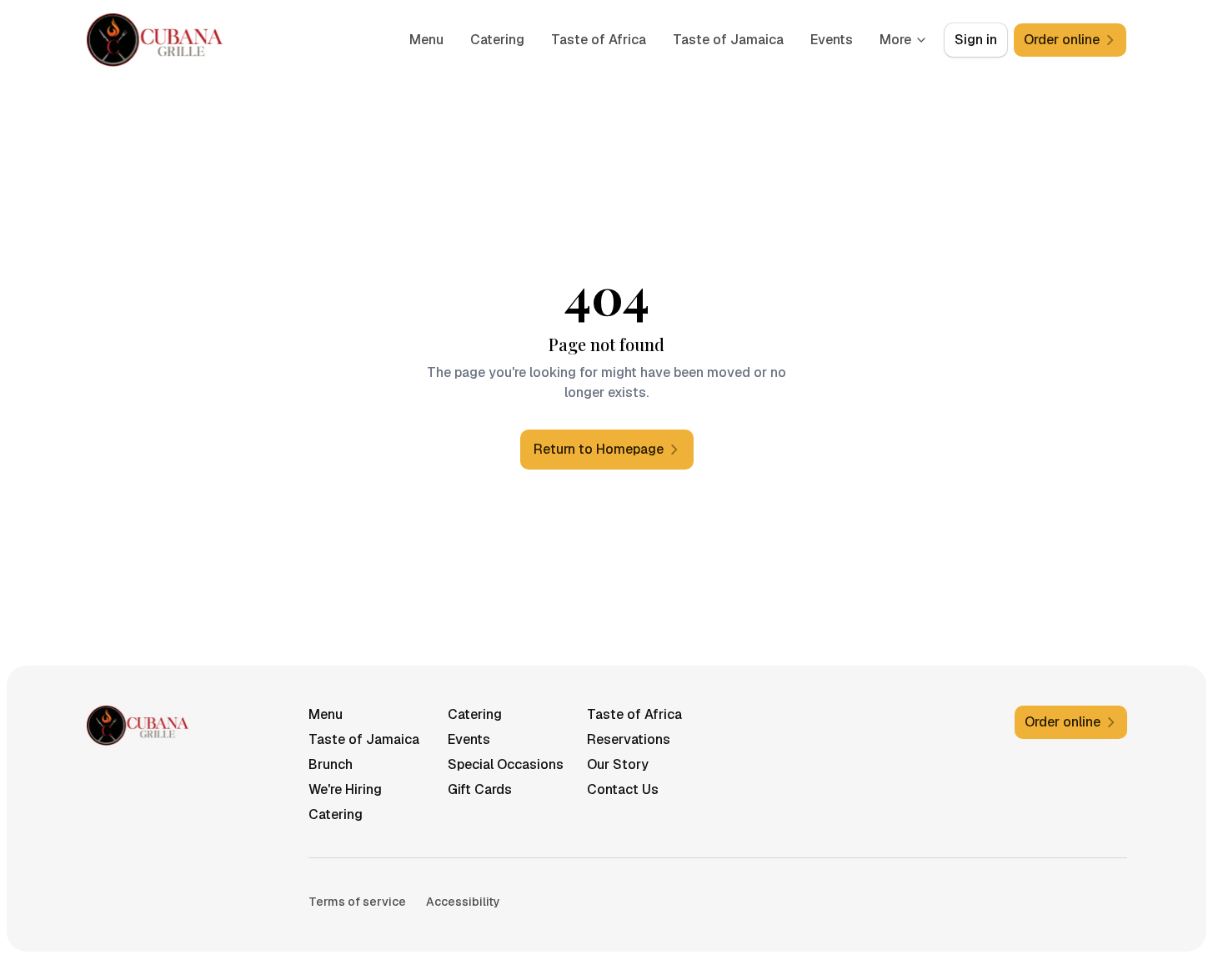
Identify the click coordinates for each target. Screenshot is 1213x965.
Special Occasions (506, 764)
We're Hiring (345, 789)
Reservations (628, 739)
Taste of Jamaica (728, 39)
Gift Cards (480, 789)
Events (831, 39)
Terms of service (357, 901)
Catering (497, 39)
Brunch (330, 764)
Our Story (618, 764)
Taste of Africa (598, 39)
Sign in (976, 39)
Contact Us (623, 789)
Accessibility (463, 901)
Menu (426, 39)
